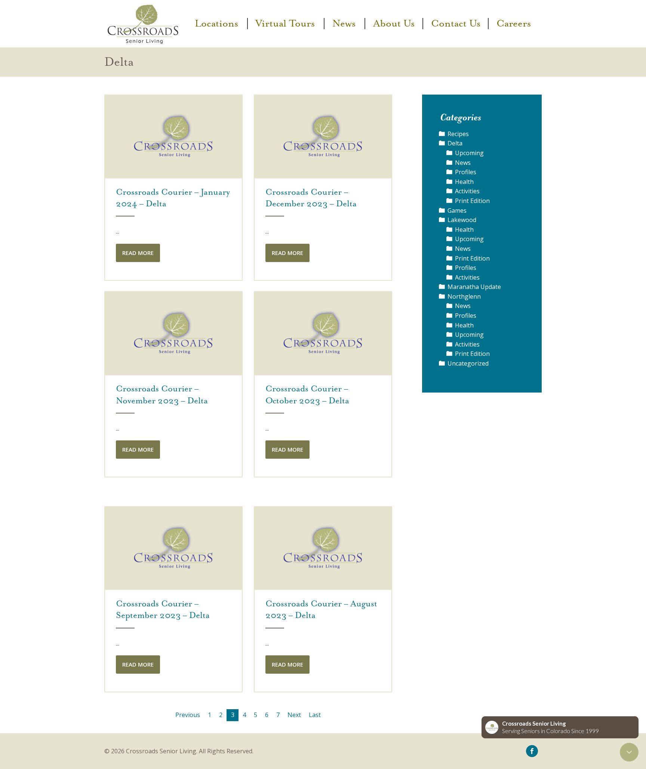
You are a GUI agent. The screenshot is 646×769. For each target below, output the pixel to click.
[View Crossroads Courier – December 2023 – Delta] (323, 136)
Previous (187, 715)
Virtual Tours (285, 23)
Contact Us (455, 23)
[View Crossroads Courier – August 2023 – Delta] (323, 548)
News (344, 23)
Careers (513, 23)
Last (315, 715)
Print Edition (472, 201)
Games (457, 210)
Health (464, 182)
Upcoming (469, 153)
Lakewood (461, 220)
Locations (216, 23)
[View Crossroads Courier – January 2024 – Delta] (173, 136)
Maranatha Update (474, 287)
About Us (394, 23)
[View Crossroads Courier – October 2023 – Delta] (323, 333)
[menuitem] (217, 23)
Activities (467, 191)
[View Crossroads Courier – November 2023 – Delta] (173, 333)
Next (294, 715)
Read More (138, 252)
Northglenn (464, 296)
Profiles (465, 172)
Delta (454, 143)
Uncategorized (468, 363)
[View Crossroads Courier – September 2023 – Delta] (173, 548)
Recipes (458, 134)
